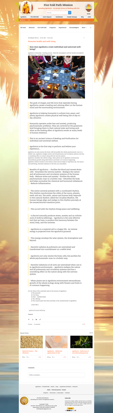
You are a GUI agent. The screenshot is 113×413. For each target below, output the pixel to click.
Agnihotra (38, 386)
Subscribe (68, 398)
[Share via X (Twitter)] (32, 319)
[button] (35, 16)
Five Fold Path (42, 27)
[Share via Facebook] (29, 319)
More (83, 27)
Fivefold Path (45, 386)
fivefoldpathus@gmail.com (44, 409)
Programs (53, 27)
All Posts (23, 27)
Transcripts (60, 392)
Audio (49, 389)
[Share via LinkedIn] (36, 319)
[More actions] (84, 38)
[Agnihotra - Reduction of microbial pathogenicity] (81, 342)
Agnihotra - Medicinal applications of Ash (54, 352)
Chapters (45, 392)
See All (91, 333)
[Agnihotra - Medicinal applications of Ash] (56, 342)
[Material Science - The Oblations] (31, 342)
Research (32, 27)
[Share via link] (40, 319)
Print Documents (56, 389)
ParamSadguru (74, 27)
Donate (88, 13)
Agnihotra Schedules (65, 386)
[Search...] (69, 12)
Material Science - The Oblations (29, 352)
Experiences (62, 27)
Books (52, 386)
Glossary (67, 392)
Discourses (53, 392)
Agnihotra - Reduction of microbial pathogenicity (80, 352)
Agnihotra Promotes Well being (37, 310)
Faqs (57, 386)
